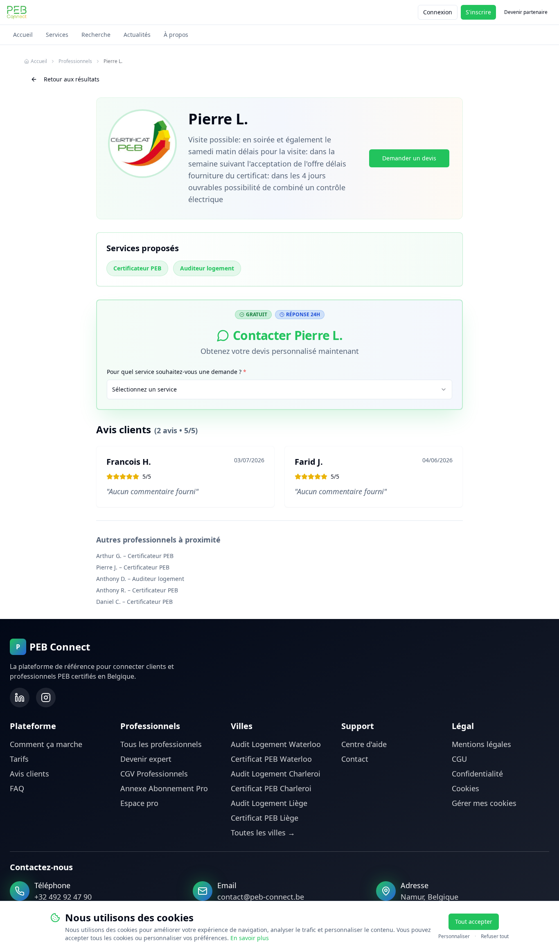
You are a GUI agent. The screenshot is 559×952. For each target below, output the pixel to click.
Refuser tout (495, 936)
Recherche (95, 34)
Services (57, 34)
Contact (354, 759)
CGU (459, 759)
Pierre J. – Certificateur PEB (132, 567)
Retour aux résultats (71, 79)
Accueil (23, 34)
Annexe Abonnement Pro (164, 788)
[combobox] (279, 389)
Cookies (465, 788)
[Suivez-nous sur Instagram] (46, 697)
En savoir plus (249, 938)
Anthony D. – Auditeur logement (140, 579)
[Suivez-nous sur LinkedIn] (19, 697)
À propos (176, 34)
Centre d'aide (364, 744)
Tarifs (19, 759)
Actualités (137, 34)
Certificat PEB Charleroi (271, 788)
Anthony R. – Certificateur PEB (137, 590)
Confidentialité (477, 774)
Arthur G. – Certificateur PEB (135, 556)
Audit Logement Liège (269, 803)
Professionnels (75, 61)
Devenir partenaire (526, 12)
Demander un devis (409, 158)
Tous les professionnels (161, 744)
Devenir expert (145, 759)
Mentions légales (481, 744)
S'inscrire (478, 12)
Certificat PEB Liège (264, 818)
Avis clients (29, 774)
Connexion (437, 12)
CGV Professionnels (154, 774)
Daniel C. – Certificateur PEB (134, 601)
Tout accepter (473, 921)
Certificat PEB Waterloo (271, 759)
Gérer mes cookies (484, 803)
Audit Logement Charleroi (275, 774)
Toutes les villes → (263, 832)
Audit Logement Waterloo (276, 744)
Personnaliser (454, 936)
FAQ (17, 788)
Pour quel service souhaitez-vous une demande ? (176, 372)
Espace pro (139, 803)
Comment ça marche (46, 744)
